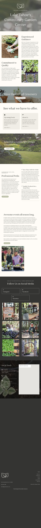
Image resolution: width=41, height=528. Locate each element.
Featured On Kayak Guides (35, 484)
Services (38, 481)
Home (39, 478)
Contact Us (38, 475)
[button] (7, 127)
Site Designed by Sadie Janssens (20, 488)
